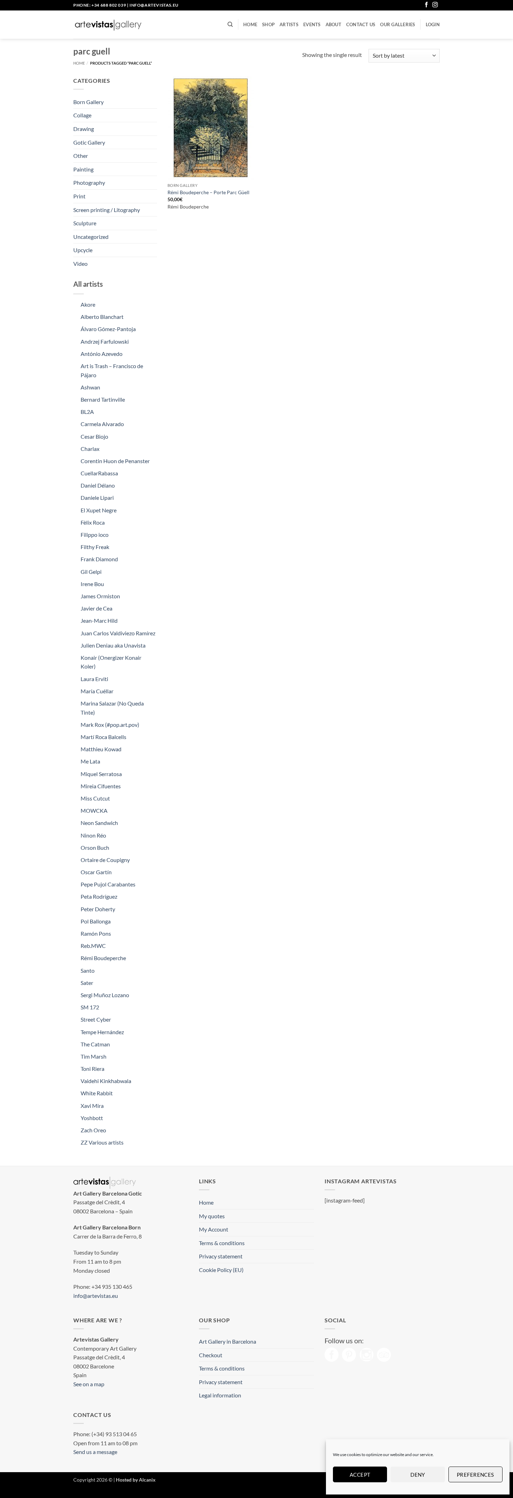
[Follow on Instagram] (435, 5)
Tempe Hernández (102, 1032)
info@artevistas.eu (154, 5)
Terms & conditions (222, 1243)
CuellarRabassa (99, 473)
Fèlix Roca (93, 522)
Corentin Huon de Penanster (115, 461)
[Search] (230, 24)
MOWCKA (94, 810)
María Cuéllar (97, 691)
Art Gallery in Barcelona (227, 1341)
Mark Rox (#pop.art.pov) (110, 724)
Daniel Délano (98, 485)
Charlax (90, 448)
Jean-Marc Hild (99, 620)
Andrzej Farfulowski (105, 341)
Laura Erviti (94, 678)
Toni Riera (92, 1068)
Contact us (361, 24)
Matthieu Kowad (101, 749)
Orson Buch (95, 847)
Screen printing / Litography (106, 209)
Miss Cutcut (95, 798)
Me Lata (90, 761)
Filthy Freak (95, 546)
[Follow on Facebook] (426, 5)
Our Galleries (397, 24)
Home (250, 24)
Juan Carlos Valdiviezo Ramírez (118, 633)
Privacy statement (221, 1256)
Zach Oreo (93, 1130)
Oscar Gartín (96, 872)
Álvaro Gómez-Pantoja (108, 329)
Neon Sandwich (99, 822)
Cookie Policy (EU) (221, 1269)
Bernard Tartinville (103, 399)
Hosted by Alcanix (136, 1480)
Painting (83, 169)
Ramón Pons (96, 933)
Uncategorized (91, 236)
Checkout (210, 1355)
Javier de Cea (96, 608)
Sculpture (84, 223)
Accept (360, 1474)
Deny (417, 1474)
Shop (268, 24)
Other (80, 155)
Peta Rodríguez (99, 896)
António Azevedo (101, 353)
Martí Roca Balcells (103, 736)
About (333, 24)
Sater (87, 982)
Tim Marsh (93, 1056)
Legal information (220, 1395)
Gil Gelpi (91, 571)
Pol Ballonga (96, 921)
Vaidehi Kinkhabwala (106, 1080)
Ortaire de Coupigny (105, 859)
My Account (213, 1229)
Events (312, 24)
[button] (433, 24)
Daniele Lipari (97, 497)
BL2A (87, 411)
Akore (88, 304)
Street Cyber (96, 1019)
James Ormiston (100, 596)
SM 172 (90, 1007)
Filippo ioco (95, 534)
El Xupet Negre (99, 510)
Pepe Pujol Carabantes (108, 884)
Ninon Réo (93, 835)
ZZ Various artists (102, 1142)
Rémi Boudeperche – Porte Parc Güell (209, 192)
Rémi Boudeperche (103, 958)
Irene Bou (92, 583)
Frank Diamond (99, 559)
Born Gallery (88, 101)
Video (80, 263)
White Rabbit (97, 1093)
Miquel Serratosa (101, 773)
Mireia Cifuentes (101, 786)
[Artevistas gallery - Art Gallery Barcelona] (108, 25)
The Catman (95, 1044)
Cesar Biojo (94, 436)
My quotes (212, 1216)
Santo (88, 970)
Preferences (475, 1474)
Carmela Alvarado (102, 424)
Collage (82, 115)
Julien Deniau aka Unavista (113, 645)
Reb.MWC (93, 945)
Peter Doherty (98, 909)
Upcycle (82, 250)
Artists (289, 24)
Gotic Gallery (89, 142)
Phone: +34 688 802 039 (99, 5)
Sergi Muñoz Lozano (105, 995)
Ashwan (90, 387)
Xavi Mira (92, 1105)
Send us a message (95, 1451)
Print (79, 196)
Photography (89, 182)
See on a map (88, 1384)
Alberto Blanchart (102, 316)
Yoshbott (92, 1118)
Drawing (83, 128)
